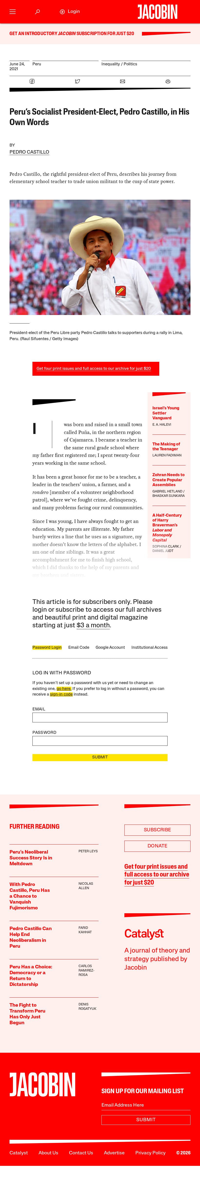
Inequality (110, 64)
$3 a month (93, 625)
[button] (13, 12)
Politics (130, 64)
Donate (157, 846)
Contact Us (81, 1153)
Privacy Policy (150, 1153)
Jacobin (67, 33)
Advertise (114, 1153)
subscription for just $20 (105, 33)
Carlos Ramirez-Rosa (86, 970)
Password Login (47, 648)
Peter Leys (88, 851)
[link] (69, 12)
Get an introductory (34, 33)
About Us (48, 1153)
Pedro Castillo (29, 152)
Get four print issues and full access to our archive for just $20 (94, 369)
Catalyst (19, 1153)
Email (38, 709)
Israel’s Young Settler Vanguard (165, 413)
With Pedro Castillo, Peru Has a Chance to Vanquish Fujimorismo (30, 896)
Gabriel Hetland (167, 491)
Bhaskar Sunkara (168, 496)
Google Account (110, 648)
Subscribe (157, 830)
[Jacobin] (157, 11)
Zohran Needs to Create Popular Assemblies (168, 480)
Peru (36, 64)
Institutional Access (149, 648)
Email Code (78, 648)
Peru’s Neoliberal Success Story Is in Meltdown (31, 858)
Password (44, 733)
